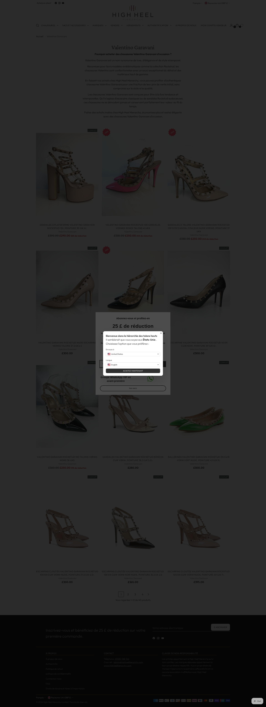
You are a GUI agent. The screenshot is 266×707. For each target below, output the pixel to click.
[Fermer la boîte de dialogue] (161, 333)
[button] (133, 354)
